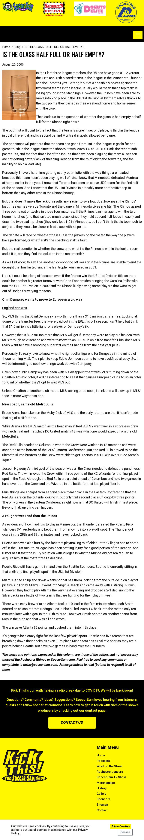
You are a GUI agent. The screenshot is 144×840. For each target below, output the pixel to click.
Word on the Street (109, 766)
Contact (102, 810)
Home (101, 755)
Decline (125, 832)
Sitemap (102, 804)
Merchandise (106, 783)
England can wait (14, 308)
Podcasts (103, 761)
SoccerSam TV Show (111, 777)
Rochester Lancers (110, 771)
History (102, 788)
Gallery (101, 793)
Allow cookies (120, 826)
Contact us (72, 722)
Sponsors (103, 799)
